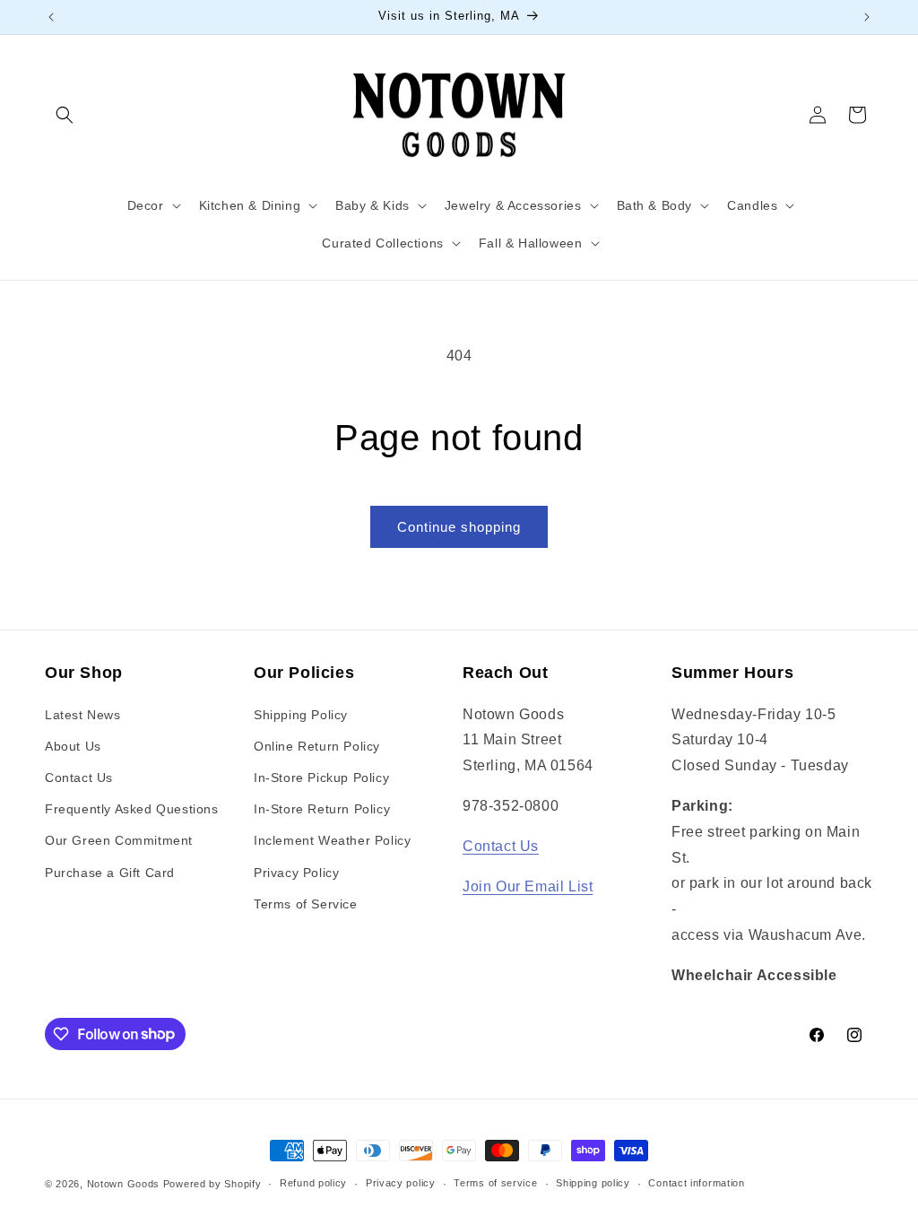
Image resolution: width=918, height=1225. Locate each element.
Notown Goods (123, 1183)
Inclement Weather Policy (332, 840)
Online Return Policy (317, 746)
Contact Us (79, 777)
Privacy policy (401, 1182)
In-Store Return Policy (322, 809)
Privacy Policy (296, 872)
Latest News (83, 715)
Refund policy (313, 1182)
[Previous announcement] (51, 17)
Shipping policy (593, 1182)
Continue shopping (459, 526)
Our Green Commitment (119, 840)
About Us (73, 746)
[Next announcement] (867, 17)
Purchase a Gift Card (110, 872)
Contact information (696, 1182)
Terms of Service (306, 904)
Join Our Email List (528, 886)
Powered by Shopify (212, 1183)
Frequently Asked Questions (132, 809)
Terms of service (495, 1182)
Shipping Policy (301, 715)
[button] (64, 115)
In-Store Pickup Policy (321, 777)
